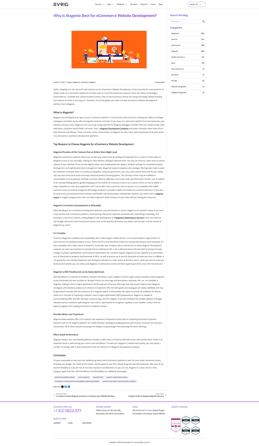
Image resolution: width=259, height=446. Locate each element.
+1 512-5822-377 (67, 410)
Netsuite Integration (187, 87)
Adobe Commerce (187, 57)
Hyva (109, 4)
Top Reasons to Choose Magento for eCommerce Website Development (77, 381)
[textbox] (188, 21)
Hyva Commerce (187, 69)
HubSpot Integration (187, 92)
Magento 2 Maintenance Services (116, 377)
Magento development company (65, 377)
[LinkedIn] (69, 386)
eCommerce (85, 82)
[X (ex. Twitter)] (62, 386)
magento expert (98, 377)
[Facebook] (65, 386)
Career (153, 4)
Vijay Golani (161, 82)
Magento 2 (76, 82)
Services (98, 4)
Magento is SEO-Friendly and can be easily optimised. (119, 381)
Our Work (133, 4)
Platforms (120, 4)
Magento (92, 82)
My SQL (187, 81)
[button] (203, 21)
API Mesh (187, 75)
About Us (144, 4)
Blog (160, 4)
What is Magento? (84, 377)
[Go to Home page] (61, 4)
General (187, 39)
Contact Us (194, 4)
